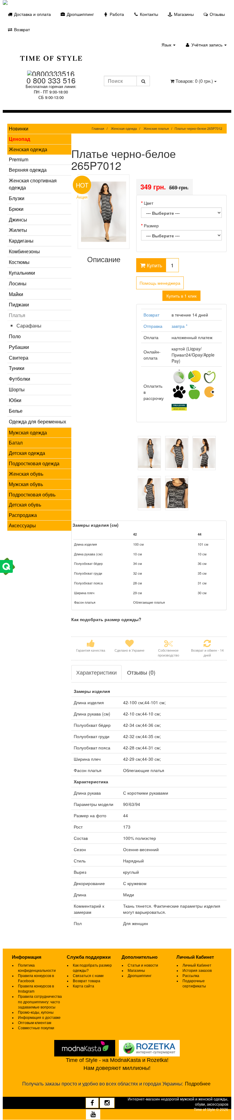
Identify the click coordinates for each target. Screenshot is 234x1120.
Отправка (153, 326)
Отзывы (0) (141, 672)
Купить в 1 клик (181, 296)
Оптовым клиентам (34, 1023)
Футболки (19, 378)
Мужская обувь (26, 484)
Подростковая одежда (34, 463)
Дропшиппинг (80, 14)
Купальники (22, 272)
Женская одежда (28, 149)
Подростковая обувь (32, 494)
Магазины (183, 14)
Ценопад (19, 138)
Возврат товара (86, 981)
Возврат (21, 29)
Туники (16, 368)
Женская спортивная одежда (33, 184)
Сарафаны (28, 325)
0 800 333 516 (51, 80)
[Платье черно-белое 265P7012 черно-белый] (149, 453)
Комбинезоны (24, 251)
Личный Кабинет (197, 965)
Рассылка (191, 976)
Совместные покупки (36, 1028)
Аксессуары (22, 525)
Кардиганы (21, 240)
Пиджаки (19, 304)
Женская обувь (26, 473)
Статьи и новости (143, 965)
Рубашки (19, 346)
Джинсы (18, 219)
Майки (16, 294)
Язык (166, 45)
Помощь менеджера (160, 283)
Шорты (17, 389)
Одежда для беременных (37, 421)
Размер (151, 225)
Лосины (18, 283)
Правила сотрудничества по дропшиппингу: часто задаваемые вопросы (40, 1001)
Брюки (16, 208)
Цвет (148, 203)
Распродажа (23, 514)
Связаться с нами (88, 976)
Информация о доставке (39, 1018)
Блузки (16, 198)
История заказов (197, 970)
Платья (17, 315)
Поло (15, 336)
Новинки (18, 128)
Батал (16, 442)
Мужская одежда (28, 432)
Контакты (148, 14)
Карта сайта (83, 986)
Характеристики (96, 672)
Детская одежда (27, 452)
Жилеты (18, 229)
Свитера (18, 357)
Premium (18, 159)
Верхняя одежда (28, 169)
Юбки (15, 400)
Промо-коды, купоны (36, 1012)
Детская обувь (25, 504)
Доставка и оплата (32, 14)
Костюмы (19, 261)
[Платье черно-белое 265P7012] (103, 211)
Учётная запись (207, 45)
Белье (16, 410)
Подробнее (198, 1083)
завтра (179, 326)
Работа (116, 14)
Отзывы (216, 14)
